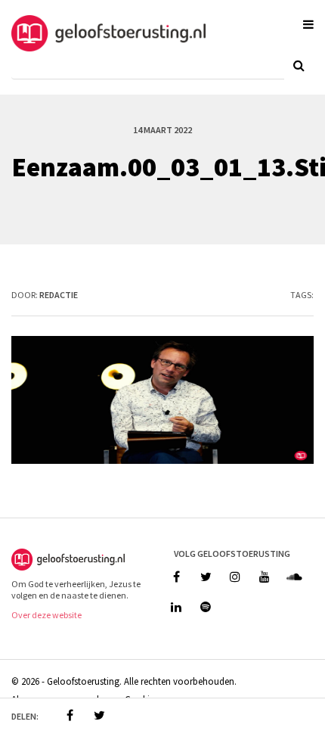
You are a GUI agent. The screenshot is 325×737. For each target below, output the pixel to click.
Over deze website (46, 614)
